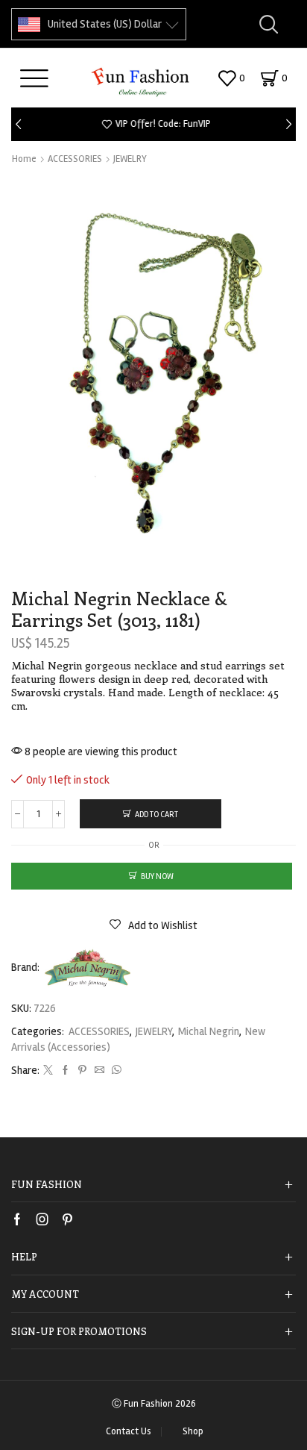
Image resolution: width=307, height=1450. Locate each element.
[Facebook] (65, 1071)
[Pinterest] (82, 1071)
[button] (18, 124)
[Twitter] (48, 1071)
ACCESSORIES (75, 159)
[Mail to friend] (99, 1071)
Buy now (157, 876)
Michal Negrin (208, 1031)
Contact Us (128, 1432)
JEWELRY (130, 159)
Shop (193, 1432)
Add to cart (156, 814)
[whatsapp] (114, 1071)
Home (24, 159)
